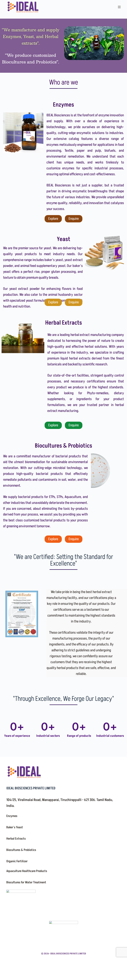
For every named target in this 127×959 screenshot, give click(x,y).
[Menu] (119, 7)
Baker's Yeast (14, 827)
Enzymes (11, 816)
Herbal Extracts (16, 838)
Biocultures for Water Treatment (26, 882)
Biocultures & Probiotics (21, 850)
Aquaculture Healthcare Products (26, 871)
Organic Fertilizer (17, 861)
